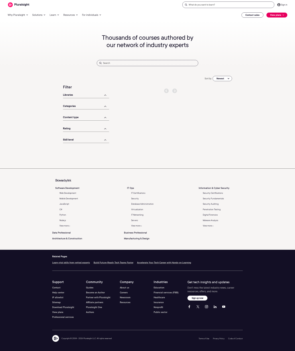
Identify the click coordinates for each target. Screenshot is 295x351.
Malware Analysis (210, 220)
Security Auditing (211, 204)
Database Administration (142, 204)
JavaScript (64, 204)
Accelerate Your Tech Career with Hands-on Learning (164, 262)
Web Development (67, 193)
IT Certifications (138, 193)
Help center (58, 292)
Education (159, 287)
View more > (64, 226)
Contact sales (252, 15)
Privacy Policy (218, 338)
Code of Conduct (235, 338)
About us (124, 287)
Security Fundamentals (213, 198)
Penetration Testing (212, 209)
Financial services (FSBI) (166, 292)
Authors (90, 312)
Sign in (284, 5)
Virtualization (137, 209)
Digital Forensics (210, 215)
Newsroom (125, 297)
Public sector (160, 312)
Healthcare (159, 297)
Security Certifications (213, 193)
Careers (124, 292)
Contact (56, 287)
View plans (57, 312)
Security (135, 198)
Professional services (63, 317)
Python (62, 215)
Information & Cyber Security (214, 188)
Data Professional (61, 232)
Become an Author (95, 292)
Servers (134, 220)
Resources (125, 302)
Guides (89, 287)
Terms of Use (204, 338)
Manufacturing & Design (136, 238)
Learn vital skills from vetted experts (71, 262)
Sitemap (56, 302)
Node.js (62, 220)
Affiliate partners (94, 302)
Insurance (159, 302)
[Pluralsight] (19, 5)
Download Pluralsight (63, 307)
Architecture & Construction (67, 238)
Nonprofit (158, 307)
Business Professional (135, 232)
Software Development (67, 188)
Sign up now (197, 298)
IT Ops (130, 188)
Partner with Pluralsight (98, 297)
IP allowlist (57, 297)
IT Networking (137, 215)
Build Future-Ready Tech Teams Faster (113, 262)
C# (60, 209)
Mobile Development (68, 198)
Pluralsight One (94, 307)
